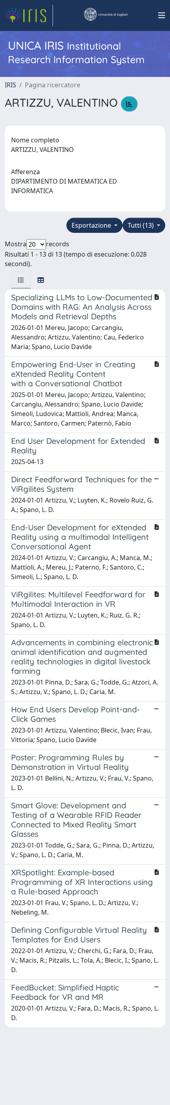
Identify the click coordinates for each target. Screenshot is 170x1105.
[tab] (21, 280)
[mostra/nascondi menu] (161, 15)
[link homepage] (29, 15)
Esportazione (92, 225)
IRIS (10, 85)
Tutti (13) (141, 225)
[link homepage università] (106, 15)
